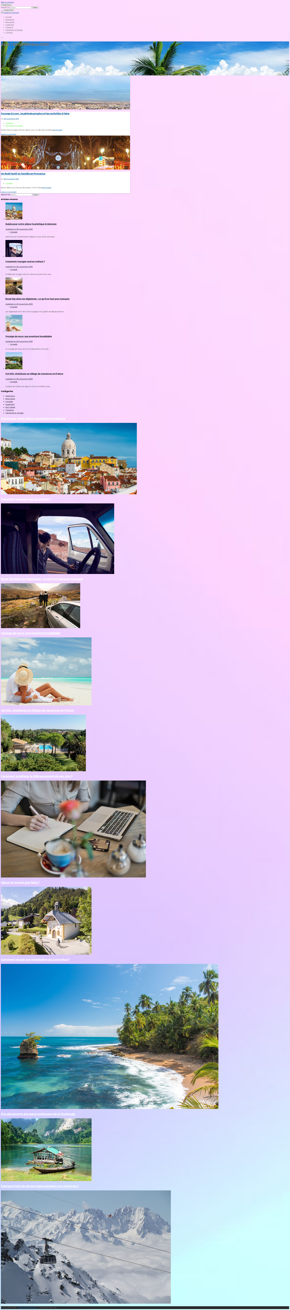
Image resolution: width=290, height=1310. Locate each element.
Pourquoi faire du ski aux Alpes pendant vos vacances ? (40, 1186)
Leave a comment (8, 134)
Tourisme (9, 27)
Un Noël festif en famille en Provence (23, 173)
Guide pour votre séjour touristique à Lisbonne (33, 419)
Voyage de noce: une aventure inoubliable (30, 633)
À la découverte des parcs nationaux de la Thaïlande (38, 1114)
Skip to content (7, 2)
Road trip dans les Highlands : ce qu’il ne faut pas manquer (42, 579)
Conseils (9, 183)
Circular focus (6, 5)
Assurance (9, 19)
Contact (9, 32)
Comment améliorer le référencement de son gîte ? (36, 776)
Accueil (8, 17)
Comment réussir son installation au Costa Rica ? (35, 960)
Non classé (10, 407)
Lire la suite (57, 130)
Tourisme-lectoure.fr (27, 1307)
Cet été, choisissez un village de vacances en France (37, 710)
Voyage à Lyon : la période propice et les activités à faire (35, 113)
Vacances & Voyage (14, 30)
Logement (9, 25)
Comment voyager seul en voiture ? (26, 499)
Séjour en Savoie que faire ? (20, 882)
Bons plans (9, 22)
